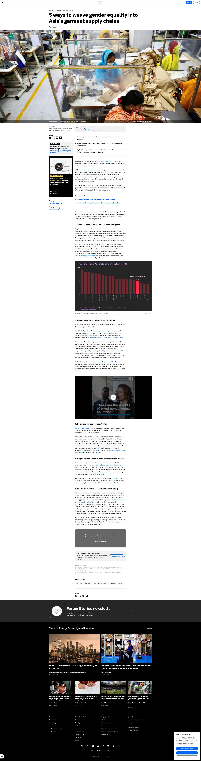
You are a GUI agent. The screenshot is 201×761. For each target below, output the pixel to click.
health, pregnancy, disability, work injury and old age (103, 351)
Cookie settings (187, 757)
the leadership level (91, 335)
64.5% (84, 432)
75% (124, 163)
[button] (113, 397)
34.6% (101, 432)
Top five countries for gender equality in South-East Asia (95, 199)
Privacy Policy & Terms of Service (100, 751)
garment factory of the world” (101, 161)
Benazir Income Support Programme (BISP (99, 362)
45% (93, 327)
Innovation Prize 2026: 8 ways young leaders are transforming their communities (138, 698)
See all (149, 628)
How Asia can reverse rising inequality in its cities (73, 667)
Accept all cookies (187, 752)
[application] (113, 397)
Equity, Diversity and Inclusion (61, 11)
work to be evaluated (93, 450)
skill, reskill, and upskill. (112, 483)
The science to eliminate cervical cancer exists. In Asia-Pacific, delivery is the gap (60, 698)
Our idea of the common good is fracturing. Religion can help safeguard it (86, 698)
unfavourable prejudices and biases (86, 255)
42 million (90, 170)
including (118, 493)
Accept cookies (100, 541)
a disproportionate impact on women (106, 331)
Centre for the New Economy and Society (88, 130)
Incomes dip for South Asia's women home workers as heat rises (98, 203)
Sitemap (100, 754)
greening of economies (96, 474)
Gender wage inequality (83, 428)
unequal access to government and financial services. (107, 337)
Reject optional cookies (187, 748)
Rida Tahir (52, 127)
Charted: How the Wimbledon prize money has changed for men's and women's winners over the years (113, 698)
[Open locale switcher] (2, 756)
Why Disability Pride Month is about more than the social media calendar (126, 667)
